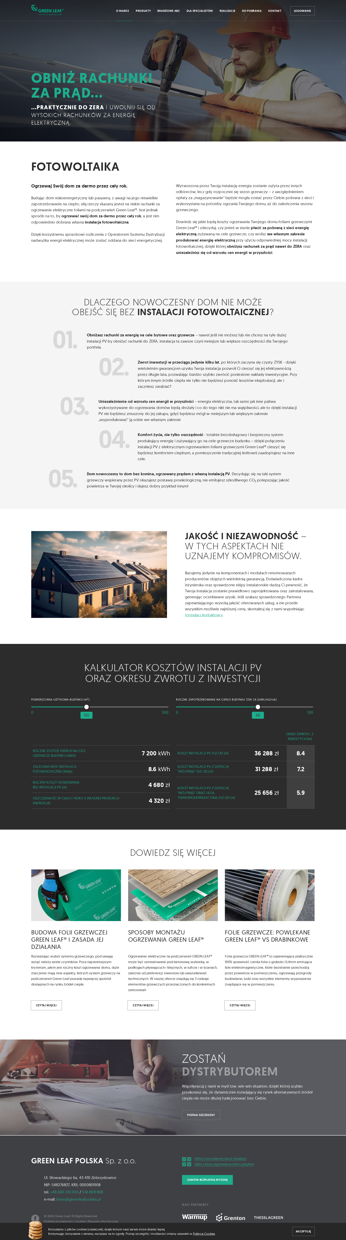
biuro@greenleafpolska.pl (78, 1199)
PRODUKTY (143, 11)
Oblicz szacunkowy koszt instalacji (220, 1158)
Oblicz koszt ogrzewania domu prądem (224, 1164)
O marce (122, 11)
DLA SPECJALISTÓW (200, 11)
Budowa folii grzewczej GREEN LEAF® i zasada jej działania (69, 939)
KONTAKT (275, 11)
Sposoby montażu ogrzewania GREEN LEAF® (166, 935)
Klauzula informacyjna (103, 1221)
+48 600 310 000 (64, 1192)
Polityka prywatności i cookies (64, 1221)
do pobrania (252, 11)
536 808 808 (92, 1192)
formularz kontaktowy (203, 614)
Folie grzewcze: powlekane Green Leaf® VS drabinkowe (267, 935)
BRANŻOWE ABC (168, 11)
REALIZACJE (227, 11)
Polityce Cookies (204, 1234)
